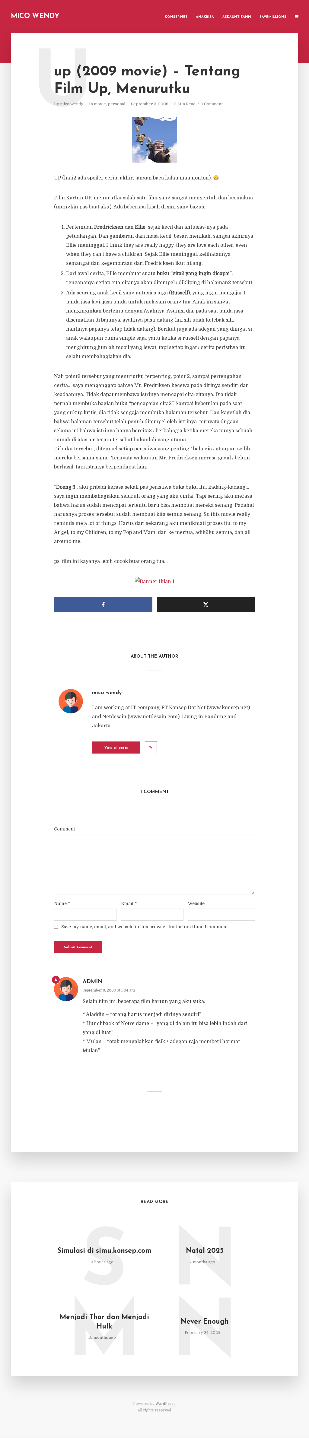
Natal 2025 (205, 1251)
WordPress (165, 1403)
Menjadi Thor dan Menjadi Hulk (104, 1322)
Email (129, 903)
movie (100, 104)
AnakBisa (205, 17)
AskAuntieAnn (236, 17)
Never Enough (205, 1322)
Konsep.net (176, 17)
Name (62, 903)
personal (116, 104)
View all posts (116, 748)
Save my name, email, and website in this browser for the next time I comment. (144, 927)
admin (93, 982)
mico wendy (71, 104)
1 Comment (212, 104)
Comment (64, 829)
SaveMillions (273, 17)
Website (196, 903)
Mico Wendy (35, 16)
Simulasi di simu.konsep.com (104, 1251)
